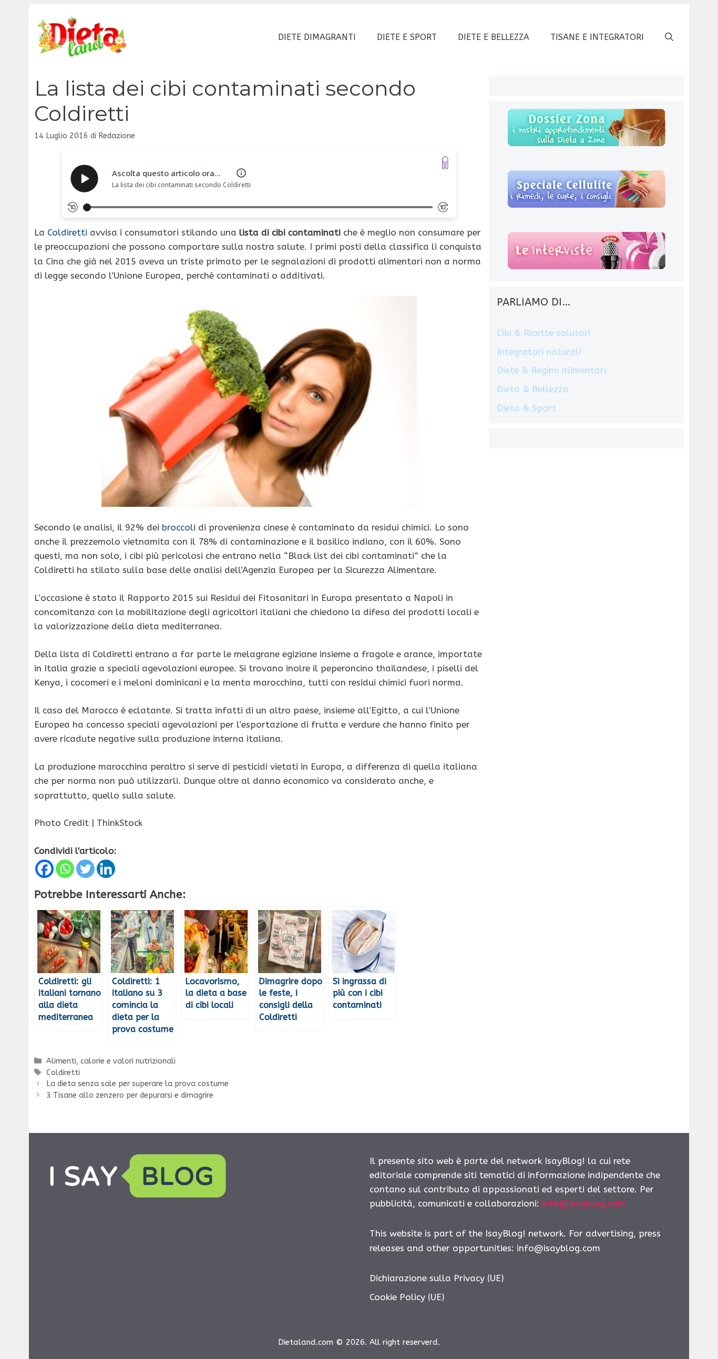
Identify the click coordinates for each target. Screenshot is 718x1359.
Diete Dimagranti (317, 37)
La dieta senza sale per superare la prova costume (137, 1083)
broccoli (179, 527)
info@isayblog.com (583, 1203)
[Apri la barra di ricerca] (669, 37)
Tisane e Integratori (597, 37)
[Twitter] (85, 869)
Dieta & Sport (526, 408)
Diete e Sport (407, 37)
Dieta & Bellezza (533, 389)
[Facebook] (44, 869)
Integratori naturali (539, 351)
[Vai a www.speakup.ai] (445, 162)
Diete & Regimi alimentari (551, 370)
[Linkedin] (106, 869)
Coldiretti (67, 232)
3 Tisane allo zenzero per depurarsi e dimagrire (129, 1095)
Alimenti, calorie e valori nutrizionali (111, 1061)
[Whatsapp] (65, 869)
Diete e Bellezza (493, 37)
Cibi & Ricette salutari (543, 333)
